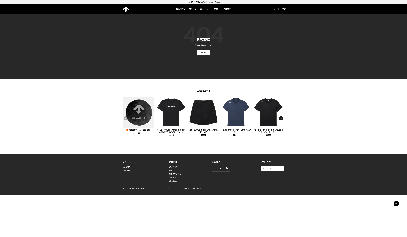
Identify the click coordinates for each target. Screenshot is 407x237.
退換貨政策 (173, 178)
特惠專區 (227, 9)
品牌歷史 (126, 167)
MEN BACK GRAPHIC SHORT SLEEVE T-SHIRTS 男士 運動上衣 (268, 131)
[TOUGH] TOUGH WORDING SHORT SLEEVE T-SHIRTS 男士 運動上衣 (171, 131)
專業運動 (193, 9)
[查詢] (274, 9)
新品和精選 (180, 9)
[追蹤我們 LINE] (227, 168)
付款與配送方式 (175, 174)
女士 (209, 9)
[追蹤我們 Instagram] (221, 168)
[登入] (278, 9)
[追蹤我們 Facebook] (215, 168)
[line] (396, 203)
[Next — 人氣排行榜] (281, 118)
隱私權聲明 (173, 181)
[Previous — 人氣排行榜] (126, 118)
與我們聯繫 (173, 167)
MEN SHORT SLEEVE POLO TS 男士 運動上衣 (236, 131)
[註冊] (281, 168)
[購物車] (283, 9)
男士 (202, 9)
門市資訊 (126, 170)
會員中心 (172, 170)
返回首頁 (203, 52)
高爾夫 (217, 9)
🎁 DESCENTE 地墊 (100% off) (138, 130)
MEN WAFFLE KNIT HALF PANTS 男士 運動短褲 (204, 131)
